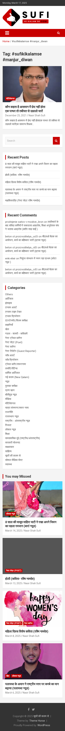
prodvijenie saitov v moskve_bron (24, 221)
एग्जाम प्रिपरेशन (12, 316)
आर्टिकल (9, 298)
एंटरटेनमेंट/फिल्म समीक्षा (16, 320)
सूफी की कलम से (13, 455)
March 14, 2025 (13, 530)
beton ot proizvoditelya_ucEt (21, 236)
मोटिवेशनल (10, 98)
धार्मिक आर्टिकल (12, 372)
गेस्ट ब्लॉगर (10, 346)
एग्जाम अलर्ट (11, 307)
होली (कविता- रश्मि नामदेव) (17, 174)
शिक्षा (7, 433)
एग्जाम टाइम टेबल (13, 311)
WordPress (43, 725)
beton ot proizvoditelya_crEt (21, 269)
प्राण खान (10, 390)
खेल (7, 329)
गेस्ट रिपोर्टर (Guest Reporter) (20, 351)
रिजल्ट (8, 425)
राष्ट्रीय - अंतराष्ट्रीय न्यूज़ (17, 420)
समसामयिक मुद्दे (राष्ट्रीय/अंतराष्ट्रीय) (22, 438)
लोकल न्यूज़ (10, 429)
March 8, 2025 (13, 636)
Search (56, 141)
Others (9, 294)
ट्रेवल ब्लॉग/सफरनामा (15, 364)
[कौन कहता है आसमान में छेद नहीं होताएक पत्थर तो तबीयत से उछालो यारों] (32, 84)
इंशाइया (8, 303)
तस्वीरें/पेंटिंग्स (11, 368)
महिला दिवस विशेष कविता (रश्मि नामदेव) (23, 182)
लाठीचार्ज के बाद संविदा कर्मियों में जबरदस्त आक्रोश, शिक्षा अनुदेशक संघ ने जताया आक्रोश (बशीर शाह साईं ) (32, 225)
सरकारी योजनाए (12, 442)
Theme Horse (37, 720)
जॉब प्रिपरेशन (11, 359)
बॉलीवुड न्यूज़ (11, 394)
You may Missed (18, 476)
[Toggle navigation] (7, 33)
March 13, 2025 (13, 583)
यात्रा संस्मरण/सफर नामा (17, 407)
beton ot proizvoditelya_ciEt (21, 247)
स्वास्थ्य (8, 464)
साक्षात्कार (9, 447)
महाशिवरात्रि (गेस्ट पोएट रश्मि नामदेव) (22, 200)
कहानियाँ (9, 324)
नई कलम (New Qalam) (17, 377)
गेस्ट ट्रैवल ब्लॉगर (13, 338)
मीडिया (8, 399)
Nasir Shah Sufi (37, 115)
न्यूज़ (7, 381)
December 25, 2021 (16, 115)
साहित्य (8, 451)
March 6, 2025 (13, 692)
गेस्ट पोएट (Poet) (13, 342)
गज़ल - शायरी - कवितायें (16, 333)
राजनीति (9, 412)
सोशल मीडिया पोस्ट (14, 460)
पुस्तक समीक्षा (11, 385)
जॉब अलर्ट (10, 355)
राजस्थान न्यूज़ (12, 416)
